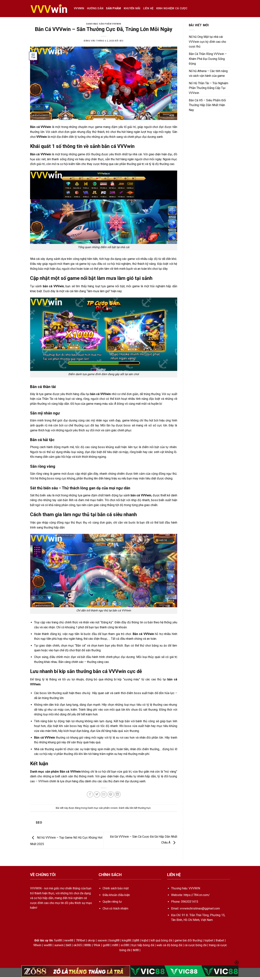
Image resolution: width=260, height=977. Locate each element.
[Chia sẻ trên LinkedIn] (117, 794)
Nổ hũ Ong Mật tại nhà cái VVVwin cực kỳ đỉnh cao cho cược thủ (207, 41)
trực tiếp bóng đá (142, 945)
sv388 (124, 945)
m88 (115, 945)
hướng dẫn (95, 8)
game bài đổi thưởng (188, 940)
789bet (80, 940)
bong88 (114, 940)
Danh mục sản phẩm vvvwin (103, 24)
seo (121, 41)
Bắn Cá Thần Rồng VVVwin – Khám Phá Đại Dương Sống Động (208, 58)
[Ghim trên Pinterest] (111, 794)
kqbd (145, 940)
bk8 (68, 945)
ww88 (48, 945)
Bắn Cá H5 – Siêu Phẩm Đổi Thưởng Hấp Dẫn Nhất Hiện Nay (207, 105)
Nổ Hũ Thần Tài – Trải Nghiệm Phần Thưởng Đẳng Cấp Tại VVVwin (208, 88)
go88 (106, 945)
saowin (102, 940)
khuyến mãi (132, 8)
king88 (126, 940)
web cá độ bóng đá (169, 945)
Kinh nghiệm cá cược (171, 8)
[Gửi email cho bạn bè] (104, 794)
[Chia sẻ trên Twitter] (97, 794)
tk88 (136, 950)
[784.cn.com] (49, 8)
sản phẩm (113, 8)
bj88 (136, 940)
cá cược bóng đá (195, 945)
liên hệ (148, 8)
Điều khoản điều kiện (116, 895)
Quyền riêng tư (112, 901)
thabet (220, 940)
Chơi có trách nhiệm (115, 908)
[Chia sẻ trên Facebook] (90, 794)
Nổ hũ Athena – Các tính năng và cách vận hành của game (208, 73)
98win (37, 945)
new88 (68, 940)
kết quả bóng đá (161, 940)
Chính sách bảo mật (116, 888)
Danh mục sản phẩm (44, 771)
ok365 (77, 945)
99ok (97, 945)
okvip (91, 940)
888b (87, 945)
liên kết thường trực (140, 807)
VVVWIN (79, 8)
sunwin (59, 945)
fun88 (58, 940)
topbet (208, 940)
